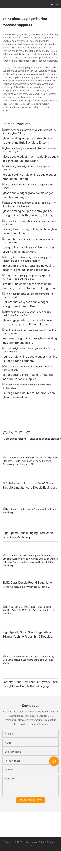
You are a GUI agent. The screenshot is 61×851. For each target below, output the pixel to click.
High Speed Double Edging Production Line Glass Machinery (28, 535)
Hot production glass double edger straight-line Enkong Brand (25, 304)
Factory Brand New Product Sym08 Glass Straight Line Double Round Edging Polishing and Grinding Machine (30, 684)
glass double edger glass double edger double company (27, 195)
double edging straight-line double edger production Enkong (29, 177)
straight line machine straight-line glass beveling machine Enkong (28, 249)
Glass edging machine (15, 438)
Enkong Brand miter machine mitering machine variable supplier (27, 377)
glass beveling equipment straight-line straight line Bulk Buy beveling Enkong (27, 213)
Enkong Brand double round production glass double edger (28, 395)
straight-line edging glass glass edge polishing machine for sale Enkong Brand (29, 286)
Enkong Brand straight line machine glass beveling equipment (29, 231)
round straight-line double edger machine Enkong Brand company (29, 358)
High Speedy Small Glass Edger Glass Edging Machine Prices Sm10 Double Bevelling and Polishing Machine (27, 635)
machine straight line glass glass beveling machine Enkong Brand (29, 340)
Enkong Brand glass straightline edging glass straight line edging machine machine (28, 268)
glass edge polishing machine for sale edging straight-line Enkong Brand (27, 322)
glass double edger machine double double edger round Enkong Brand (30, 158)
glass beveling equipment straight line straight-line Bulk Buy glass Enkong (27, 140)
